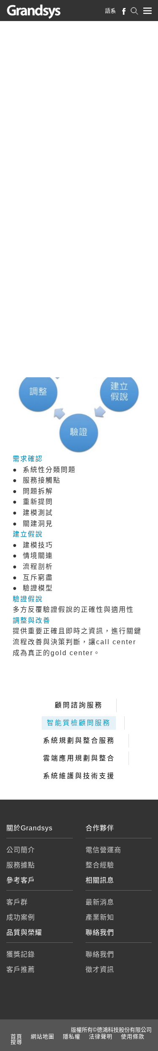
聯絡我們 (100, 954)
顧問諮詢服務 (79, 705)
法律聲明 (100, 1036)
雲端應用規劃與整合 (79, 758)
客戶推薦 (20, 969)
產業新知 (100, 917)
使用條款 (133, 1036)
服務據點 (20, 865)
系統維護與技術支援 (79, 775)
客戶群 (17, 902)
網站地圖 (42, 1036)
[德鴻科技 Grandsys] (41, 11)
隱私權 (71, 1036)
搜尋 (16, 1042)
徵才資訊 (100, 969)
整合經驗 (100, 865)
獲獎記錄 (20, 954)
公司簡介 (20, 850)
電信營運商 (103, 850)
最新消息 (100, 902)
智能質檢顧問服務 (79, 722)
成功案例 (20, 917)
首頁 (16, 1036)
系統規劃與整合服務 (79, 740)
